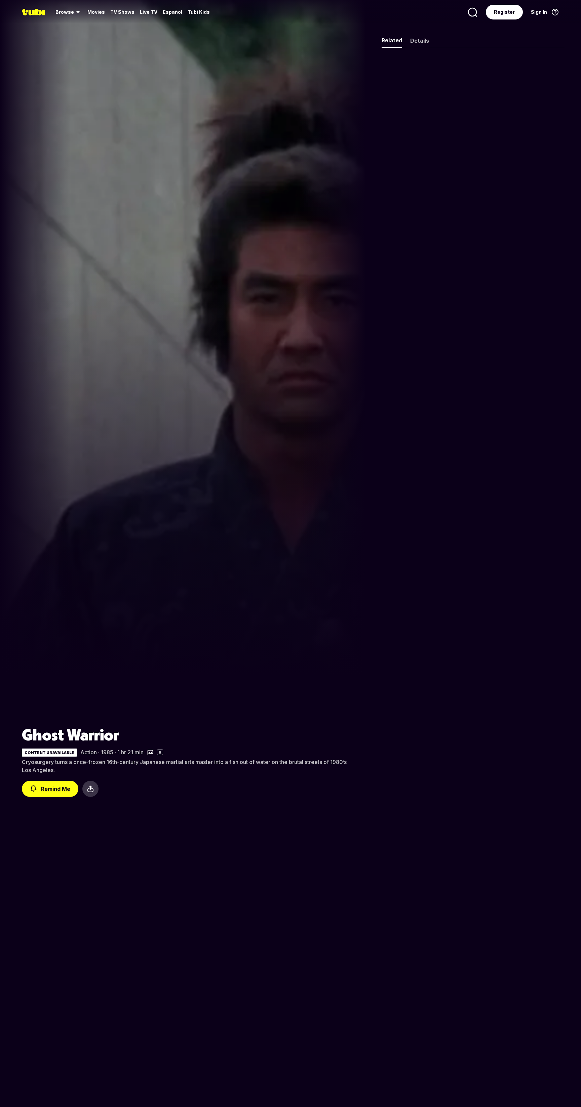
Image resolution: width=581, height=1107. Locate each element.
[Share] (90, 789)
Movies (96, 12)
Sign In (539, 12)
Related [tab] (392, 40)
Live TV (148, 12)
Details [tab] (419, 40)
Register (504, 12)
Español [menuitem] (172, 12)
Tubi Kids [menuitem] (199, 12)
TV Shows (122, 12)
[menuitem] (68, 12)
